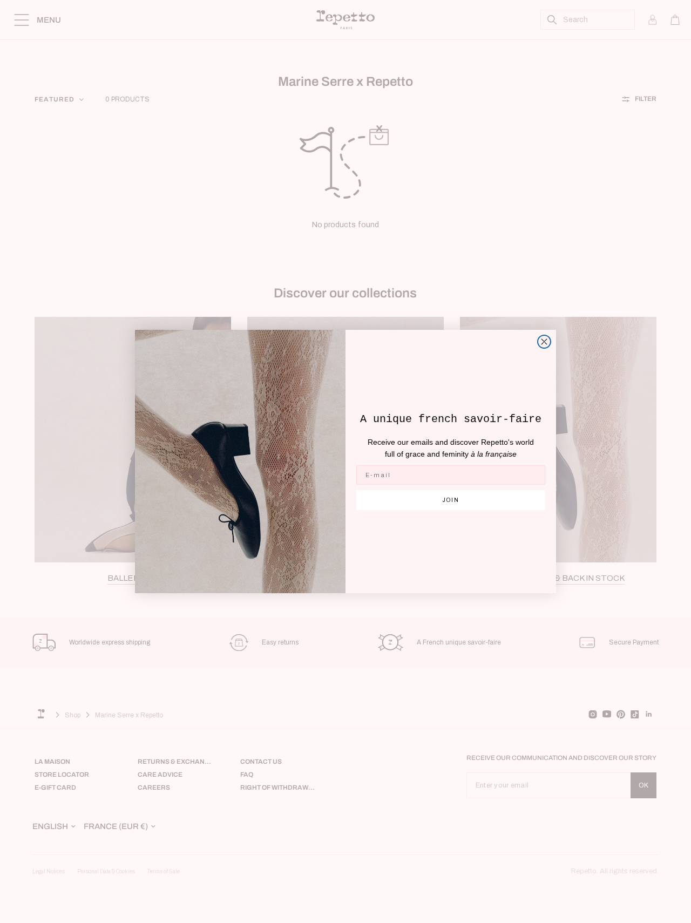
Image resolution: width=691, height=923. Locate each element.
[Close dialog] (544, 341)
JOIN (451, 500)
